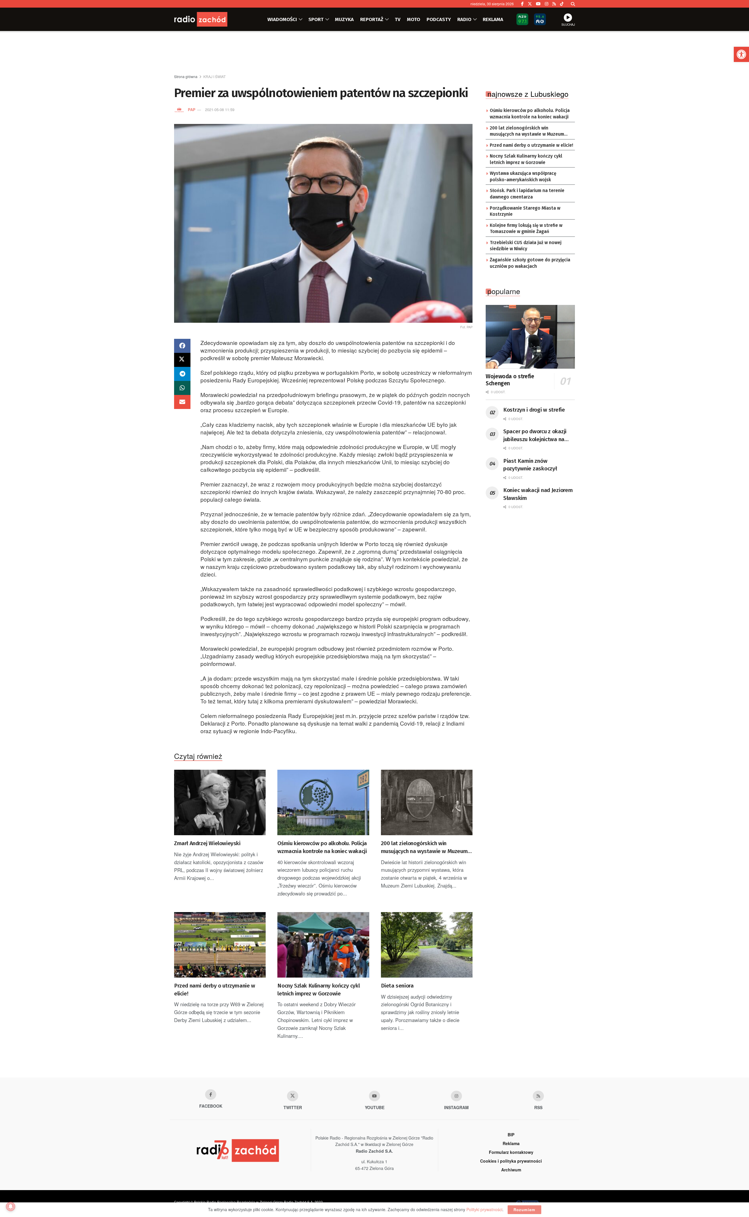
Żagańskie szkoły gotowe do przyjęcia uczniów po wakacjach (530, 263)
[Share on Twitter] (182, 360)
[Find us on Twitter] (530, 4)
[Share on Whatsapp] (182, 388)
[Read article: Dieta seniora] (427, 945)
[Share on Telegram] (182, 374)
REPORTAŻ (371, 19)
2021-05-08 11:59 (219, 109)
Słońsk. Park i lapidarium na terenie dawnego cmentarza (527, 194)
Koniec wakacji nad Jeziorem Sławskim (538, 494)
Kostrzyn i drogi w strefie (534, 409)
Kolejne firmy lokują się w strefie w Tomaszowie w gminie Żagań (526, 228)
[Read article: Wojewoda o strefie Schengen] (530, 337)
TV (398, 19)
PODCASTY (439, 19)
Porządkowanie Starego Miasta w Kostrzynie (525, 211)
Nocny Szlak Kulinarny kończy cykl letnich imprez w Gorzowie (318, 989)
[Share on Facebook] (182, 346)
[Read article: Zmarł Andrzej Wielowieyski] (220, 802)
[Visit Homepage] (209, 19)
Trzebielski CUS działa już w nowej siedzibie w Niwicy (525, 246)
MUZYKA (344, 19)
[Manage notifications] (10, 1206)
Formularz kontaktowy (511, 1152)
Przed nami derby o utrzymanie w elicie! (214, 989)
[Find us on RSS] (554, 4)
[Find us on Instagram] (546, 4)
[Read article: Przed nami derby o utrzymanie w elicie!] (220, 945)
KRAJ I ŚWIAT (214, 76)
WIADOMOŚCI (282, 19)
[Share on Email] (182, 402)
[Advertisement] (374, 53)
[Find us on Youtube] (374, 1096)
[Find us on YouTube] (538, 4)
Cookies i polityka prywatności (511, 1161)
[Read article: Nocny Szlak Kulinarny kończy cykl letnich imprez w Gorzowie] (323, 945)
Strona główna (185, 76)
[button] (741, 54)
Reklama (511, 1143)
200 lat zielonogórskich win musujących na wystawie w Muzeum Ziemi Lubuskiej (424, 847)
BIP (511, 1134)
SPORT (316, 19)
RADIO (464, 19)
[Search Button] (573, 4)
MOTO (413, 19)
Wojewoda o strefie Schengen (510, 380)
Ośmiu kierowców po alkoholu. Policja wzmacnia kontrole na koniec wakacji (322, 847)
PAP (191, 109)
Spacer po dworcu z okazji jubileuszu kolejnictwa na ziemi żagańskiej (534, 435)
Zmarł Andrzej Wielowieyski (207, 843)
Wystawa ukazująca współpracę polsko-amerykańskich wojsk (523, 176)
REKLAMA (493, 19)
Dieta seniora (397, 985)
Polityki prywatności (484, 1209)
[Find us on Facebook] (522, 4)
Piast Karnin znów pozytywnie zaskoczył (530, 465)
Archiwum (511, 1170)
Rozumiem (524, 1209)
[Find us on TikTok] (562, 4)
